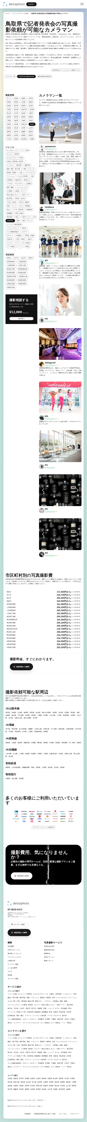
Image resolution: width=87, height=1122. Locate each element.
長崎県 (23, 135)
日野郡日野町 (22, 284)
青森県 (23, 98)
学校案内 (19, 235)
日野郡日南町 (11, 284)
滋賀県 (16, 120)
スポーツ (24, 232)
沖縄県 (32, 139)
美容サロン (27, 180)
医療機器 (9, 213)
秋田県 (16, 102)
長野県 (9, 117)
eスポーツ (10, 235)
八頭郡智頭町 (11, 265)
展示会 (24, 228)
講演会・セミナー (20, 191)
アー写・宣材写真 (18, 209)
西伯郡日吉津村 (11, 276)
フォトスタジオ (30, 172)
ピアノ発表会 (11, 246)
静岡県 (23, 117)
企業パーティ (26, 195)
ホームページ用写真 (13, 154)
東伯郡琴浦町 (11, 272)
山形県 (23, 102)
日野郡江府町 (11, 287)
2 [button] (60, 142)
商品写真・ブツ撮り (13, 217)
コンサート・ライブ (13, 243)
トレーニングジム (22, 187)
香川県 (16, 131)
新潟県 (32, 109)
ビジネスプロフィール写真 (15, 158)
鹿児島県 (24, 139)
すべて (9, 98)
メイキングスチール (13, 228)
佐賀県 (16, 135)
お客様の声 (51, 827)
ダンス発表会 (26, 243)
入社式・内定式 (11, 202)
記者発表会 (10, 220)
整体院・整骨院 (11, 172)
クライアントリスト (39, 827)
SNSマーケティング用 (29, 217)
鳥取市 (9, 258)
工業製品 (28, 183)
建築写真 (27, 165)
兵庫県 (9, 124)
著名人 (30, 239)
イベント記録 (25, 150)
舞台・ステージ (27, 220)
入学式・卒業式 (20, 239)
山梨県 (31, 113)
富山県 (9, 113)
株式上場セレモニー (13, 195)
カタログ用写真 (22, 176)
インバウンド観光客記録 (14, 224)
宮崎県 (16, 139)
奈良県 (16, 124)
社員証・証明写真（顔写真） (15, 161)
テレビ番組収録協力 (13, 232)
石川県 (16, 113)
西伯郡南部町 (11, 280)
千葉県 (9, 109)
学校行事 (9, 239)
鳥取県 (32, 124)
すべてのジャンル (12, 150)
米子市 (16, 258)
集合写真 (9, 198)
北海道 (16, 98)
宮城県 (9, 102)
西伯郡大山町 (23, 276)
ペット (20, 246)
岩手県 (31, 98)
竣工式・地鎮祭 (24, 202)
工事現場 (9, 180)
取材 (18, 220)
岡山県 (16, 128)
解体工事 (18, 180)
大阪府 (31, 120)
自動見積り (31, 4)
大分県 (9, 139)
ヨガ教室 (9, 191)
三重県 (9, 120)
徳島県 (9, 131)
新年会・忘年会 (20, 198)
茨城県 (9, 105)
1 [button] (57, 142)
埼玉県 (31, 105)
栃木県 (16, 105)
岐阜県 (16, 117)
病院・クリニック (28, 169)
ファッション (11, 176)
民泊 (8, 209)
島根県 (9, 128)
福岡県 (9, 135)
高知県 (31, 131)
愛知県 (31, 117)
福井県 (23, 113)
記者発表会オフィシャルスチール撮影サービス (66, 70)
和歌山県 (24, 124)
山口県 (31, 128)
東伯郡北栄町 (22, 272)
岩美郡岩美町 (11, 261)
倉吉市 (23, 258)
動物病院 (29, 209)
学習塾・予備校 (29, 235)
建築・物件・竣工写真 (13, 169)
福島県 (31, 102)
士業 (21, 172)
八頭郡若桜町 (22, 261)
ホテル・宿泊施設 (25, 206)
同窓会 (27, 246)
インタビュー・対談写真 (14, 165)
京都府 (23, 120)
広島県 (23, 128)
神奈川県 (24, 109)
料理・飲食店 (19, 213)
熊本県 (31, 135)
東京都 (16, 109)
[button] (43, 128)
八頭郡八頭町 (22, 265)
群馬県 (23, 105)
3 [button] (63, 142)
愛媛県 (23, 131)
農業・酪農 (10, 187)
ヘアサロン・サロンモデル (15, 183)
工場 (32, 176)
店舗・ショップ (11, 206)
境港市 (31, 258)
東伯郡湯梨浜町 (22, 269)
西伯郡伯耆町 (22, 280)
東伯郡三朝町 (11, 269)
